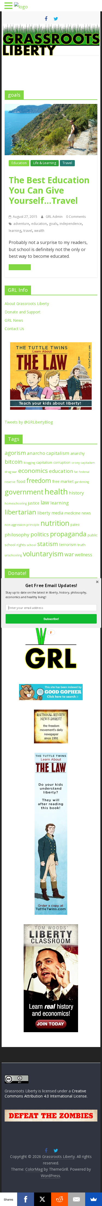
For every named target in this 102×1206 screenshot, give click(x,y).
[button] (51, 585)
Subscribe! (51, 618)
